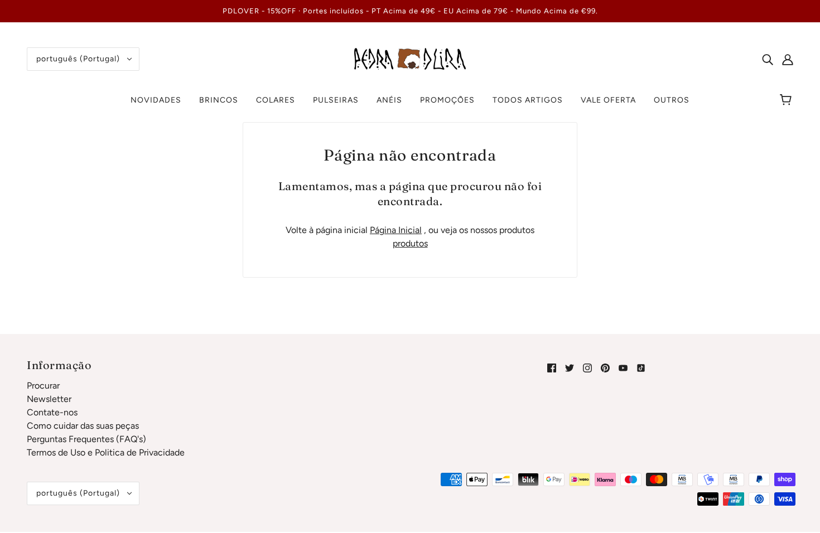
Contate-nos (52, 412)
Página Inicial (396, 230)
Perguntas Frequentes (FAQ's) (86, 439)
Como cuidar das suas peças (83, 425)
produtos (410, 243)
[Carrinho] (787, 100)
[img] (768, 59)
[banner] (410, 58)
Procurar (43, 385)
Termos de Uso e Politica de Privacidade (106, 452)
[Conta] (788, 59)
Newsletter (49, 399)
